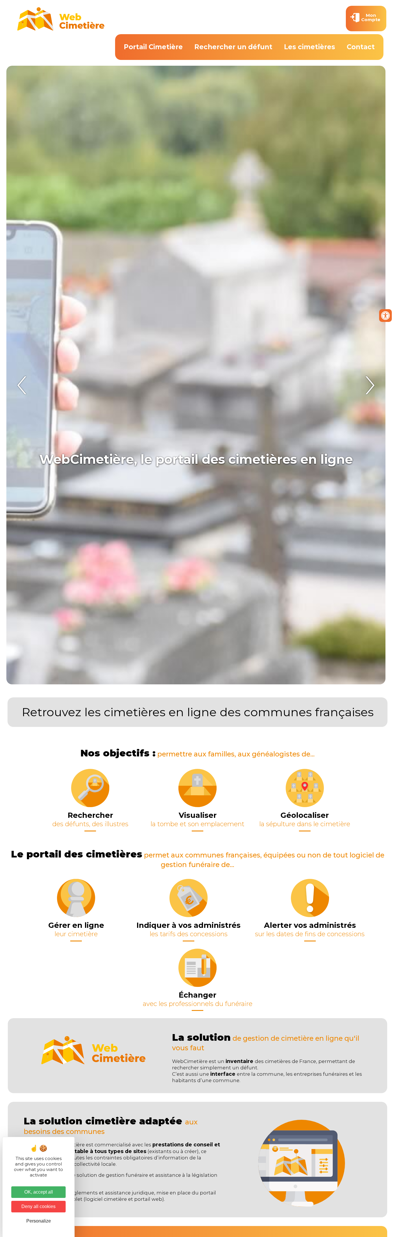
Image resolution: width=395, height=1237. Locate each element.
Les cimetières (309, 47)
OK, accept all (38, 1192)
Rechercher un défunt (233, 47)
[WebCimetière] (61, 29)
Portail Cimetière (153, 47)
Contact (361, 47)
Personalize (38, 1220)
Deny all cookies (38, 1206)
